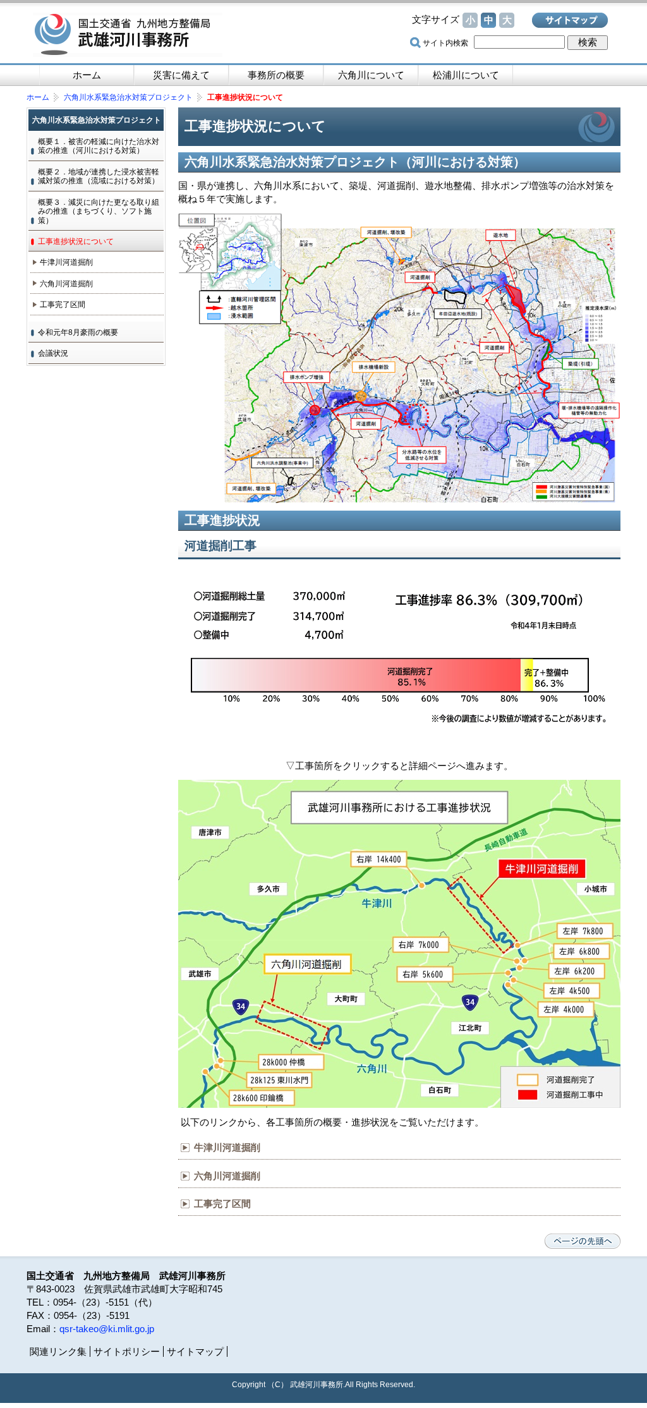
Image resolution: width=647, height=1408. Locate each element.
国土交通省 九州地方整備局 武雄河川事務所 (127, 35)
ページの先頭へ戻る (582, 1241)
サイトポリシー (127, 1351)
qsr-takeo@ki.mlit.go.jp (106, 1328)
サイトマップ (570, 20)
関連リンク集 (58, 1351)
